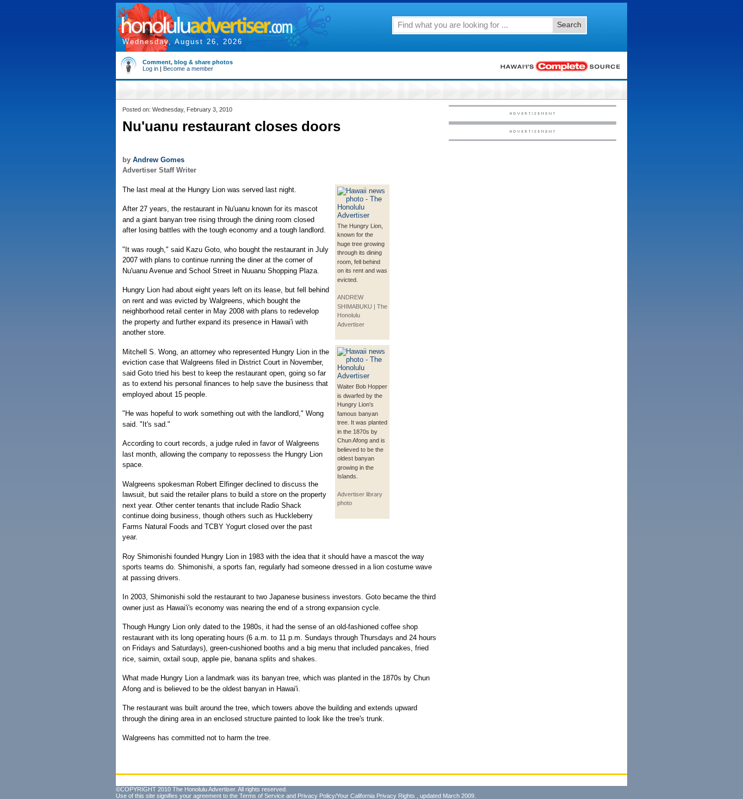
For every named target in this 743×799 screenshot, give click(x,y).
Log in (150, 68)
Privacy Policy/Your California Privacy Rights (356, 795)
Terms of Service (261, 795)
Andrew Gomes (158, 160)
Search (569, 24)
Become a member (188, 68)
